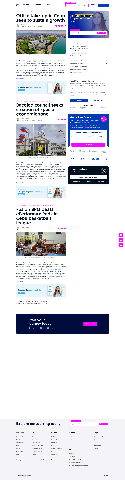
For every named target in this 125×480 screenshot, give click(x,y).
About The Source (21, 437)
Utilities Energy (55, 457)
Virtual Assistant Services (38, 460)
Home (17, 12)
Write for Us (72, 456)
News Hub (19, 439)
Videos (18, 457)
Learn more (79, 100)
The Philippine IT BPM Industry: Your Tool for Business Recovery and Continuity (87, 413)
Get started (88, 145)
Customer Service (37, 437)
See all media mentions (99, 398)
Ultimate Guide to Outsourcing (78, 46)
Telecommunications (56, 448)
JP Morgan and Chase (53, 276)
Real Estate (54, 437)
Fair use (96, 442)
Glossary (18, 460)
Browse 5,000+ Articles (75, 55)
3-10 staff (88, 136)
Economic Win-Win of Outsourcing (79, 51)
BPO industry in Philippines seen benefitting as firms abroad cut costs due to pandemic (101, 413)
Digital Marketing (36, 442)
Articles (18, 448)
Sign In (70, 437)
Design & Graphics (37, 439)
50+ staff (88, 140)
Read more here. (20, 78)
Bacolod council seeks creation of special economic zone (31, 303)
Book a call (93, 5)
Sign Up (71, 439)
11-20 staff (100, 136)
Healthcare (54, 451)
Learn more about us (72, 392)
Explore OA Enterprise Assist (88, 177)
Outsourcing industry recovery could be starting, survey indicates (35, 412)
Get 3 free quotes (103, 6)
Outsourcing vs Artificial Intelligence (79, 53)
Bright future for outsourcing (61, 410)
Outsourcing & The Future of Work (79, 48)
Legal (52, 445)
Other (100, 140)
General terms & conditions (101, 437)
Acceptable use (98, 445)
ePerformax (56, 263)
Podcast (18, 445)
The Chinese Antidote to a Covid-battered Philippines (74, 411)
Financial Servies (55, 439)
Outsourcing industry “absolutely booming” (21, 411)
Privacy (96, 448)
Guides (18, 454)
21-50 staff (77, 140)
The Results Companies (55, 271)
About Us (71, 453)
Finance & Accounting (38, 445)
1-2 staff (77, 136)
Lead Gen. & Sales (37, 451)
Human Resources (37, 448)
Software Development (38, 457)
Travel (52, 460)
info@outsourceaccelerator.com (79, 465)
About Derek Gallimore (75, 459)
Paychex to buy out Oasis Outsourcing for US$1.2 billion (32, 301)
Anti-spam (97, 439)
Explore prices (101, 32)
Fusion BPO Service (23, 263)
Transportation (55, 454)
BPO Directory (20, 442)
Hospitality (54, 442)
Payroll (34, 454)
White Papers (19, 451)
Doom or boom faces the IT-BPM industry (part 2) (48, 411)
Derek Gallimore (25, 25)
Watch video (88, 392)
